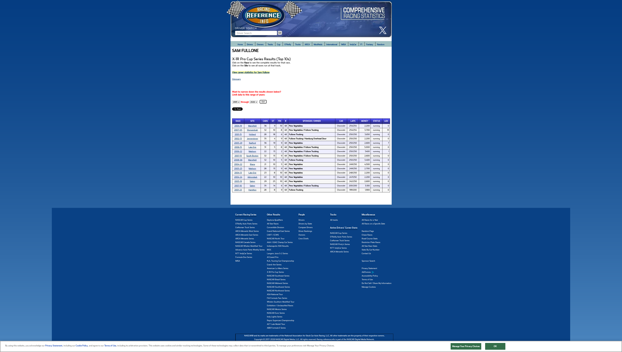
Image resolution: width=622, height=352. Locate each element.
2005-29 (238, 143)
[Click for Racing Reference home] (311, 19)
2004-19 (238, 126)
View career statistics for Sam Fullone (251, 72)
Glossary (236, 79)
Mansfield (252, 126)
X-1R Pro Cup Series (275, 272)
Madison (252, 151)
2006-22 (238, 151)
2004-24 (238, 177)
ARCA (307, 44)
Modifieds (318, 44)
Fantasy (369, 44)
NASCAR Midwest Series (277, 283)
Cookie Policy (82, 345)
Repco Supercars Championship (280, 320)
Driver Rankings (305, 231)
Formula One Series (243, 257)
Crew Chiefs (304, 238)
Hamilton (252, 190)
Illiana (252, 164)
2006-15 (238, 147)
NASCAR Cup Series (244, 220)
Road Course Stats (370, 238)
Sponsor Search (368, 261)
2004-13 (238, 173)
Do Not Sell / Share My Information (377, 283)
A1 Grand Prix (272, 257)
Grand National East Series (278, 231)
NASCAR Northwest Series (278, 291)
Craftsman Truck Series (245, 227)
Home (240, 44)
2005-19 (238, 181)
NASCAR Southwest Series (278, 287)
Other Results (273, 214)
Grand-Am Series (274, 265)
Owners (260, 44)
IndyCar (353, 44)
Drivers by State (305, 224)
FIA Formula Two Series (277, 298)
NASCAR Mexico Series (277, 309)
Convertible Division (275, 227)
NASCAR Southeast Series (278, 276)
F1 (361, 44)
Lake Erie (252, 147)
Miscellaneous (368, 214)
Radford (252, 143)
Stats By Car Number (371, 250)
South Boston (252, 156)
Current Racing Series (245, 214)
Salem (252, 181)
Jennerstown (252, 139)
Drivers (250, 44)
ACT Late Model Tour (276, 324)
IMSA (343, 44)
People (302, 214)
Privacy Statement (369, 268)
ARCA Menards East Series (246, 235)
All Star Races (273, 224)
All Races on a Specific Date (373, 224)
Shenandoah (252, 130)
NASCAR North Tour (275, 238)
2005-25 (238, 168)
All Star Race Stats (369, 246)
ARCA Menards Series (244, 238)
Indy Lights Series (274, 317)
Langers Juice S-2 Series (277, 253)
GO (279, 33)
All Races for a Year (370, 220)
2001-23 (238, 190)
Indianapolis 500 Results (278, 246)
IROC (269, 250)
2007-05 (238, 130)
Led (386, 121)
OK (495, 346)
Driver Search (246, 28)
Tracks (270, 44)
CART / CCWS (273, 235)
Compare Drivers (306, 227)
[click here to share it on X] (384, 30)
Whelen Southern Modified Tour (280, 302)
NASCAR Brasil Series (276, 279)
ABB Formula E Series (276, 328)
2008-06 (238, 160)
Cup (278, 44)
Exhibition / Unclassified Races (280, 305)
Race (238, 121)
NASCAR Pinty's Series (340, 244)
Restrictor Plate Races (371, 242)
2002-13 (238, 139)
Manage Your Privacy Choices (466, 346)
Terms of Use (367, 279)
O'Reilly (287, 44)
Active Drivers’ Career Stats (343, 227)
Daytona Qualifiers (275, 220)
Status (376, 121)
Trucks (298, 44)
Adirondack (252, 177)
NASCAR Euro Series (276, 313)
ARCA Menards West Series (247, 231)
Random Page (368, 231)
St (273, 121)
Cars (265, 121)
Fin (279, 121)
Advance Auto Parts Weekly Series (250, 250)
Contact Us (366, 253)
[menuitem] (377, 272)
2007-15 (238, 156)
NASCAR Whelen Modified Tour (248, 246)
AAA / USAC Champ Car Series (280, 242)
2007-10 (238, 186)
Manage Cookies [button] (369, 287)
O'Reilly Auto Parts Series (246, 224)
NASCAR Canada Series (245, 242)
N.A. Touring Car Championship (280, 261)
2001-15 (238, 134)
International (331, 44)
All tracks (334, 220)
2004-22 (238, 164)
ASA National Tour (275, 294)
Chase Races (367, 235)
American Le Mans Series (277, 268)
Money (364, 121)
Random (380, 44)
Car (341, 121)
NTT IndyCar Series (243, 253)
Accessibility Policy (370, 276)
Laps (353, 121)
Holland (252, 134)
